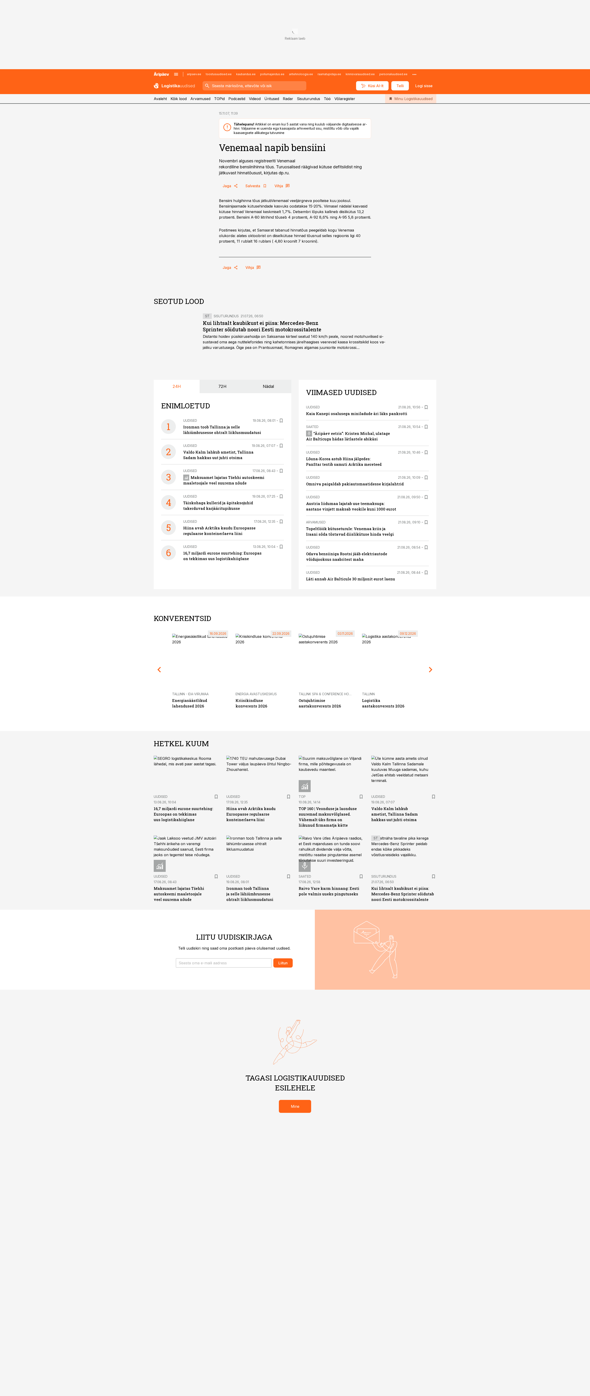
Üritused (271, 98)
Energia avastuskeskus (256, 694)
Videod (255, 98)
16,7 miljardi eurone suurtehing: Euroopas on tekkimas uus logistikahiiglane (183, 814)
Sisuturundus (308, 98)
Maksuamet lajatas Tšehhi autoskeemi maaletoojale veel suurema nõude (179, 894)
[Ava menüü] (176, 74)
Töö (327, 98)
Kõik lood (179, 98)
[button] (223, 963)
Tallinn (368, 694)
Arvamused (200, 98)
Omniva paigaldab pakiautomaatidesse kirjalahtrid (355, 483)
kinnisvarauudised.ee (360, 74)
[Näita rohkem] (414, 74)
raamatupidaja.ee (329, 74)
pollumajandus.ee (272, 74)
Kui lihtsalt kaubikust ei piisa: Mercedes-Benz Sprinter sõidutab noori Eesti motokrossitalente (262, 326)
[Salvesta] (281, 420)
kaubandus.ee (246, 74)
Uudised (190, 420)
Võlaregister (344, 98)
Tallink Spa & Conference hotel (327, 694)
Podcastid (236, 98)
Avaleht (160, 98)
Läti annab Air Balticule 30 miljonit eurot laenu (350, 578)
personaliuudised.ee (393, 74)
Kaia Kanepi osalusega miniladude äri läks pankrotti (356, 413)
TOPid (219, 98)
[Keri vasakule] (159, 669)
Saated (312, 427)
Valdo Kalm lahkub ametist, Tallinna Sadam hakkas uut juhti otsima (394, 814)
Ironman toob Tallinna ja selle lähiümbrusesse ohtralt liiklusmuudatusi (249, 894)
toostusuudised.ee (219, 74)
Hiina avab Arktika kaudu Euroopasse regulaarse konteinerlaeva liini (251, 814)
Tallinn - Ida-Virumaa (190, 694)
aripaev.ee (194, 74)
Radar (288, 98)
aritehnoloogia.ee (301, 74)
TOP (302, 797)
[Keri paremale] (430, 669)
